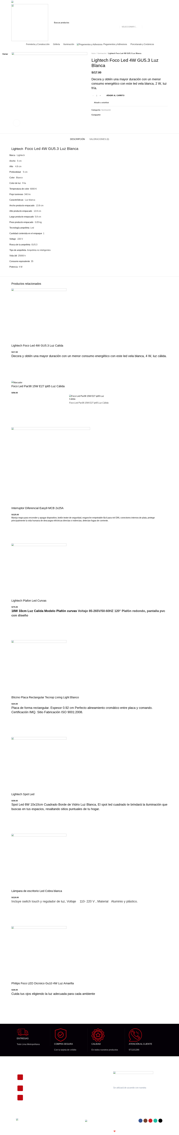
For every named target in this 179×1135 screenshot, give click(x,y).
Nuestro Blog (88, 1092)
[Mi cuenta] (156, 22)
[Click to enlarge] (16, 123)
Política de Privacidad (92, 1073)
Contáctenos (88, 1087)
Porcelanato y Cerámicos (63, 1087)
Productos (57, 1073)
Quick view (14, 1015)
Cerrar (5, 54)
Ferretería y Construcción (64, 1096)
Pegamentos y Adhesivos (63, 1092)
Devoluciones (88, 1078)
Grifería (56, 1082)
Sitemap (86, 1096)
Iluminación (58, 1078)
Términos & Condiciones (93, 1082)
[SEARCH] (145, 22)
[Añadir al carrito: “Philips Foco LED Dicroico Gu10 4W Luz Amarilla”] (14, 1008)
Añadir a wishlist (14, 1002)
